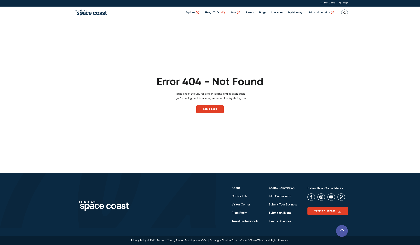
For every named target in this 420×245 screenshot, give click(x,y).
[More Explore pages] (197, 13)
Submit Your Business (283, 204)
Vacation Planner (324, 211)
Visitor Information (319, 12)
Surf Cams (329, 3)
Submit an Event (280, 212)
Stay (233, 12)
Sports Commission (281, 188)
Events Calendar (280, 221)
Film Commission (280, 196)
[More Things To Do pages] (223, 13)
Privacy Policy (139, 240)
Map (345, 3)
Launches (277, 12)
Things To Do (212, 12)
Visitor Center (241, 204)
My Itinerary (295, 12)
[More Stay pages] (239, 13)
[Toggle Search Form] (344, 12)
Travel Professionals (245, 221)
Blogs (262, 12)
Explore (190, 12)
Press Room (239, 212)
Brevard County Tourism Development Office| (183, 240)
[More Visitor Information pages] (333, 13)
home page (210, 109)
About (236, 188)
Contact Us (239, 196)
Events (250, 12)
